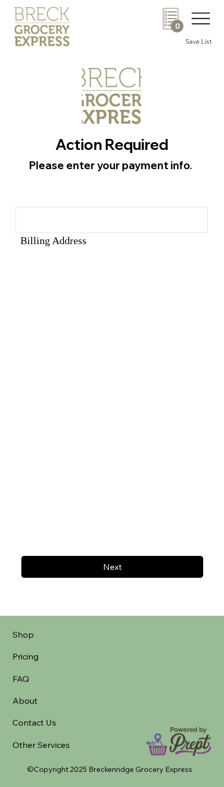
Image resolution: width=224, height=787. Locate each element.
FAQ (21, 679)
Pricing (26, 656)
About (25, 700)
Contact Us (34, 722)
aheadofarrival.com (134, 654)
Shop (23, 634)
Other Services (41, 745)
